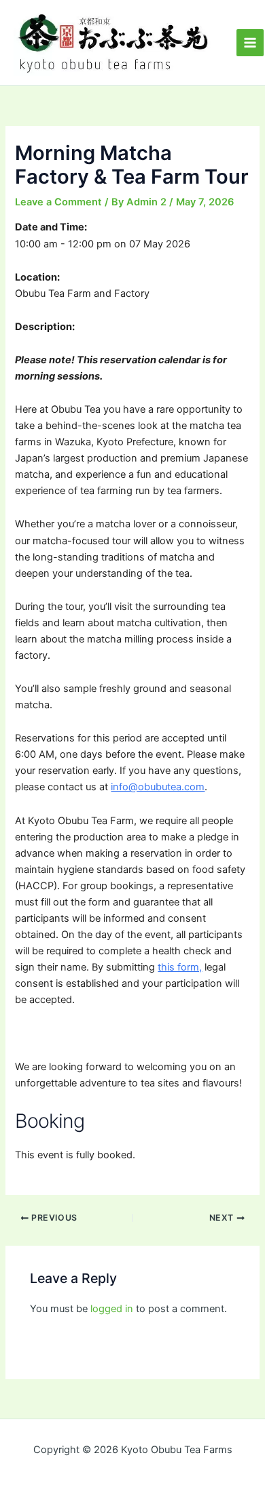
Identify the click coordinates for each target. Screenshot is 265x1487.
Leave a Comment (58, 202)
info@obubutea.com (158, 787)
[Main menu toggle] (250, 42)
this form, (180, 967)
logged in (111, 1309)
